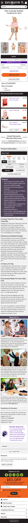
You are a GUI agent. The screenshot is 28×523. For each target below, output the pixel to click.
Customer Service (7, 510)
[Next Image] (25, 28)
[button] (26, 2)
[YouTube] (17, 474)
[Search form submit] (25, 6)
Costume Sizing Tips (14, 174)
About (3, 513)
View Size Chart (14, 71)
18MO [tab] (4, 161)
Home (5, 499)
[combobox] (12, 6)
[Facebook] (6, 474)
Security (4, 517)
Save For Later (14, 79)
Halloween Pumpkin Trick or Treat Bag (14, 99)
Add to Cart (14, 75)
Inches (7, 170)
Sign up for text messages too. (12, 490)
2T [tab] (9, 161)
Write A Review (7, 464)
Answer (4, 446)
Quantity (23, 65)
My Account (7, 503)
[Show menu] (2, 2)
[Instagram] (14, 474)
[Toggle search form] (22, 2)
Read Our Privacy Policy (14, 496)
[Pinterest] (10, 474)
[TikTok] (21, 474)
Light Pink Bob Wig (14, 110)
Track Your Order (9, 506)
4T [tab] (13, 161)
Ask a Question (14, 451)
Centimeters (20, 170)
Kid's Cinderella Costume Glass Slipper (15, 123)
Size (3, 65)
